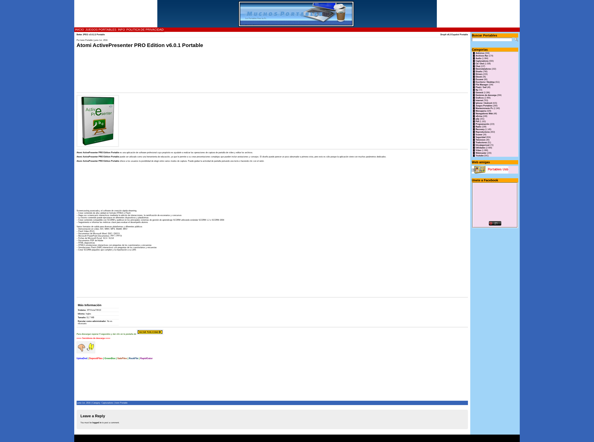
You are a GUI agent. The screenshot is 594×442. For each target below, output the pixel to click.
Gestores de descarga (486, 95)
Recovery (480, 129)
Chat (478, 66)
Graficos (480, 98)
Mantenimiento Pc (484, 108)
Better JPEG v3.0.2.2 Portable (91, 34)
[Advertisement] (169, 70)
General (479, 92)
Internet (479, 100)
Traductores (481, 142)
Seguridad (481, 137)
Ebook (479, 77)
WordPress (297, 439)
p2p (477, 119)
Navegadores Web (484, 113)
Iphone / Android (484, 103)
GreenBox (109, 358)
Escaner (479, 79)
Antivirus (480, 53)
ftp (477, 90)
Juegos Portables (484, 106)
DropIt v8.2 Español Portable (454, 34)
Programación (482, 124)
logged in (96, 422)
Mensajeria (481, 111)
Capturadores (107, 403)
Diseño (479, 71)
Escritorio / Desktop (485, 82)
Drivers (479, 74)
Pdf (477, 121)
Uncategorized (482, 145)
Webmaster (481, 153)
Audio (478, 58)
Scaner (479, 134)
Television (480, 140)
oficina (479, 116)
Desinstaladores (483, 69)
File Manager (482, 84)
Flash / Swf (481, 87)
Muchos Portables (295, 437)
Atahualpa (308, 439)
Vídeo (478, 150)
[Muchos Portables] (297, 14)
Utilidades (480, 148)
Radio (478, 127)
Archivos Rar (482, 56)
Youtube (480, 155)
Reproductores (483, 132)
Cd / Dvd (480, 63)
